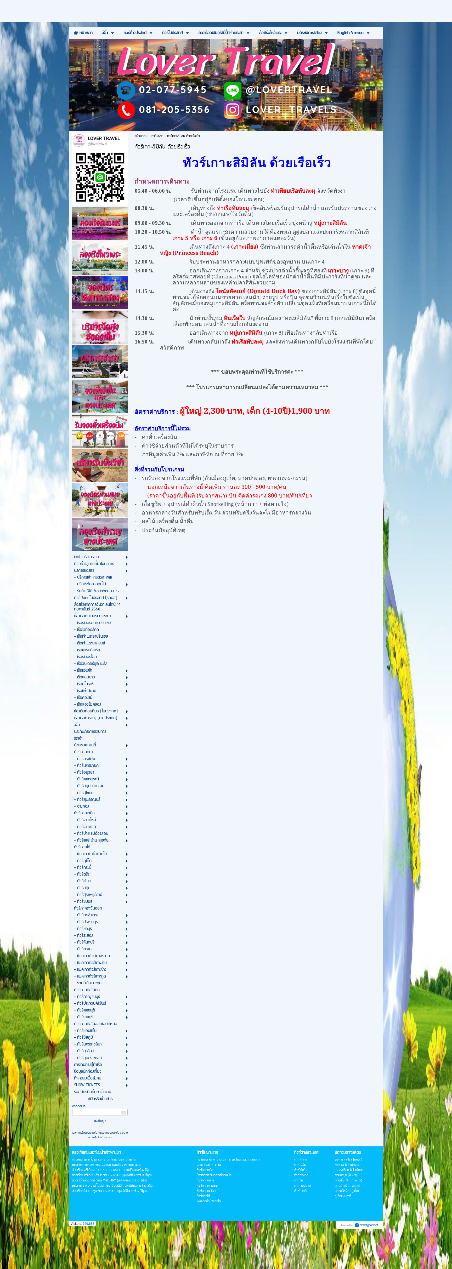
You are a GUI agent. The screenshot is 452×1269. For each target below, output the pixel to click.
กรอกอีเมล (79, 1106)
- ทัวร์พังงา (156, 136)
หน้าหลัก (139, 136)
